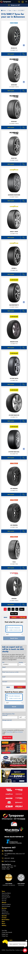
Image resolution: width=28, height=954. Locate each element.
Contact (4, 917)
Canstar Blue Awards (7, 932)
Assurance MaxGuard (14, 195)
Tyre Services (5, 912)
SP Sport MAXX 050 (14, 415)
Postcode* (4, 681)
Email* (4, 677)
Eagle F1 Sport (14, 231)
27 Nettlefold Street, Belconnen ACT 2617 (15, 854)
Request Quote (7, 737)
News (3, 923)
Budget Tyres (5, 934)
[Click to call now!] (19, 2)
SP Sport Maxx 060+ (14, 451)
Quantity (21, 662)
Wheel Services (5, 914)
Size (3, 662)
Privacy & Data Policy (10, 950)
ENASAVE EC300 (14, 341)
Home (4, 10)
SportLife (14, 598)
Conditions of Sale (19, 950)
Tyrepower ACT (15, 5)
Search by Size (5, 895)
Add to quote (11, 54)
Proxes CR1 (14, 48)
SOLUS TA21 (14, 158)
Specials (4, 915)
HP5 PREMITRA (14, 488)
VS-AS (14, 562)
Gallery (4, 925)
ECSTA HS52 (14, 84)
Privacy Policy (9, 732)
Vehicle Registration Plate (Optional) (8, 714)
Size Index (4, 930)
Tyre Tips (4, 900)
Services (4, 908)
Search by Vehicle (6, 893)
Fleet (3, 921)
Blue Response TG (14, 305)
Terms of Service (19, 732)
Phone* (10, 672)
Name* (4, 667)
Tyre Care (4, 899)
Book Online (5, 919)
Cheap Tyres (5, 936)
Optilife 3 (14, 268)
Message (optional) (7, 720)
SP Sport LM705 (14, 378)
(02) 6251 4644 (9, 858)
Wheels (4, 902)
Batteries (4, 910)
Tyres (3, 891)
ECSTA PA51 (14, 121)
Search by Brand (6, 897)
